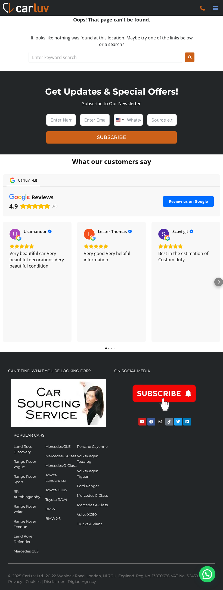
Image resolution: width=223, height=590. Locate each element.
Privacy (15, 581)
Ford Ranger (88, 486)
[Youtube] (142, 422)
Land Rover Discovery (24, 449)
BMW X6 (53, 518)
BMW (50, 509)
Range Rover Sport (25, 479)
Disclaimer (54, 581)
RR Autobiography (27, 494)
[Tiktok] (169, 422)
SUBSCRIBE (111, 137)
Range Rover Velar (25, 509)
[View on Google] (15, 234)
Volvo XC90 (87, 514)
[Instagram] (160, 422)
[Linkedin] (187, 422)
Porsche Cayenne (92, 446)
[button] (215, 7)
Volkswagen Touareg (87, 459)
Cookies (33, 581)
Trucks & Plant (89, 524)
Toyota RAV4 (56, 499)
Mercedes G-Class (60, 465)
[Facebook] (151, 422)
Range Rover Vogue (25, 464)
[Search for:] (105, 57)
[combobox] (119, 120)
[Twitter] (178, 422)
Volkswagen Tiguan (87, 474)
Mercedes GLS (26, 551)
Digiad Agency (82, 581)
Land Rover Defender (24, 539)
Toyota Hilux (56, 490)
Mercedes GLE (58, 446)
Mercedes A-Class (92, 505)
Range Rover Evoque (25, 524)
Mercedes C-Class (60, 456)
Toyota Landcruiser (56, 478)
